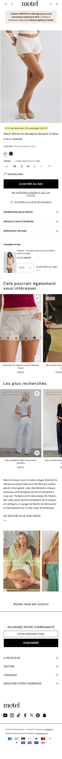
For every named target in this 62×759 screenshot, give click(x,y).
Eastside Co (49, 729)
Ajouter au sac (31, 184)
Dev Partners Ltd (42, 733)
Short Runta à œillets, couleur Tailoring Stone (21, 366)
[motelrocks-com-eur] (30, 4)
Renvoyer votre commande (22, 683)
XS (14, 166)
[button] (31, 202)
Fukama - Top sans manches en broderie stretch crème (36, 252)
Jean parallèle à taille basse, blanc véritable (21, 461)
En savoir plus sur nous (22, 516)
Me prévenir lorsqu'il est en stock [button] (31, 194)
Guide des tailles (15, 174)
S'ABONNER (31, 643)
